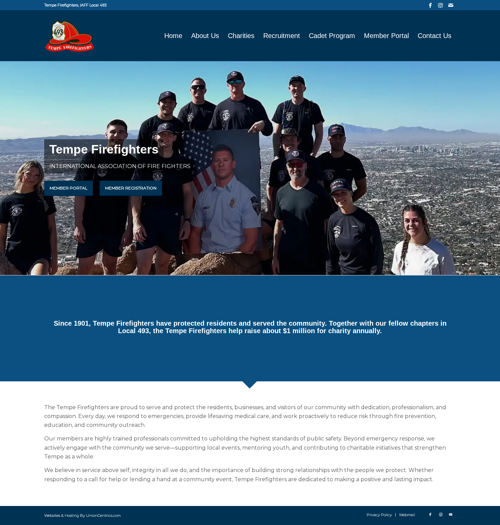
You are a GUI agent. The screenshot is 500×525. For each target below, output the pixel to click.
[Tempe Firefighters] (69, 35)
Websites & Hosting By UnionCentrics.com (82, 515)
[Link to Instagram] (440, 5)
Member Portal (68, 188)
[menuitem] (173, 35)
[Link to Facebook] (430, 5)
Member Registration (130, 188)
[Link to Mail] (451, 5)
